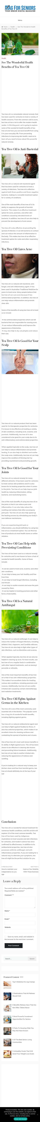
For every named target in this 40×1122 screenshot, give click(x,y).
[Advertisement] (20, 92)
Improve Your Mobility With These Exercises (30, 870)
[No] (37, 1115)
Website (8, 927)
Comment (9, 895)
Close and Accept (20, 1119)
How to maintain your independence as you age (9, 871)
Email (7, 919)
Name (7, 911)
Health (4, 58)
